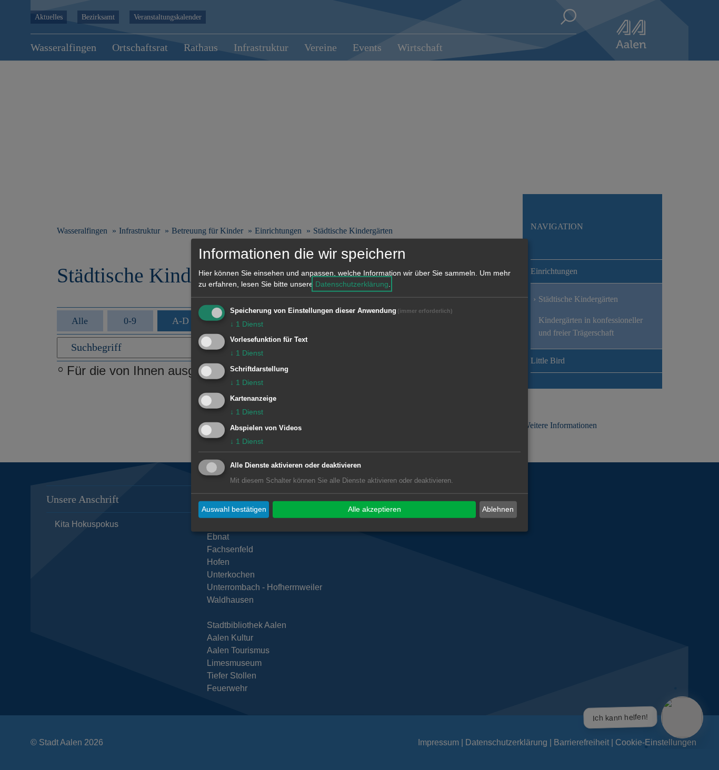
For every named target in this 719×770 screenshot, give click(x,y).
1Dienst (246, 323)
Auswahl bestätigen (234, 509)
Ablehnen (498, 509)
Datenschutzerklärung (351, 283)
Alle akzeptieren (374, 509)
